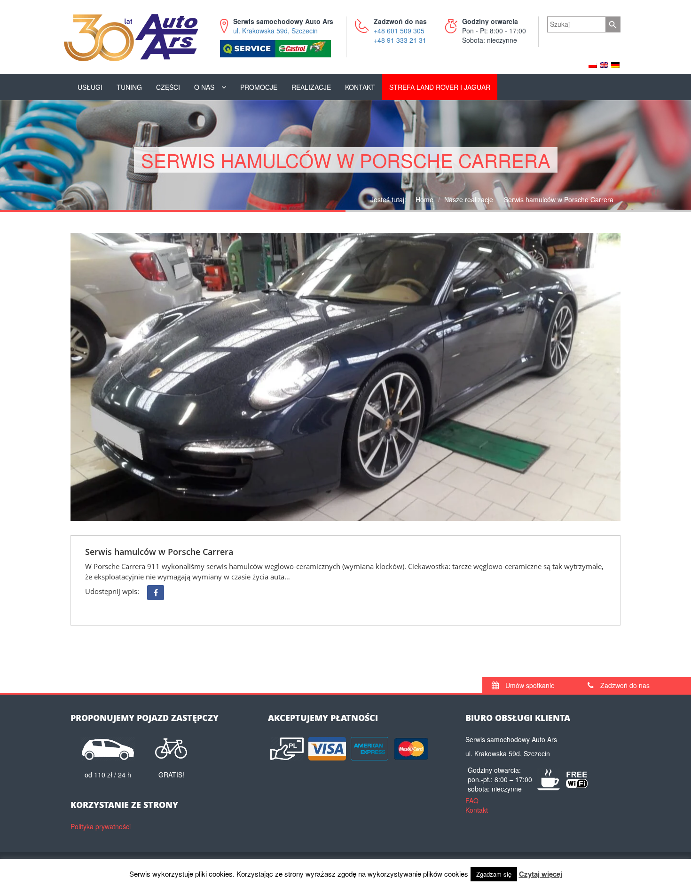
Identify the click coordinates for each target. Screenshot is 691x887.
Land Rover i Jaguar (439, 87)
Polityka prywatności (101, 826)
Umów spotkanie (529, 685)
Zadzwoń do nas (624, 685)
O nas (204, 87)
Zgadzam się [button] (493, 874)
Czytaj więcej (540, 874)
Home (424, 199)
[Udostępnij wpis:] (155, 592)
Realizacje (311, 87)
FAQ (472, 800)
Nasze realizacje (468, 199)
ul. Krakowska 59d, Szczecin (283, 25)
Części (168, 87)
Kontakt (360, 87)
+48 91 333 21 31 (400, 40)
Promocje (258, 87)
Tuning (129, 87)
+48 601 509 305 (399, 30)
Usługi (90, 87)
